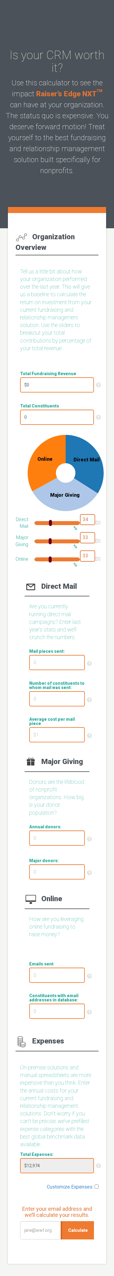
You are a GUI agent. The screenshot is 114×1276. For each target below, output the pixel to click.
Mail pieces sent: (47, 651)
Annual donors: (45, 827)
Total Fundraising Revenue (48, 373)
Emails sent (41, 964)
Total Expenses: (37, 1154)
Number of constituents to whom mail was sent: (57, 685)
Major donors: (44, 860)
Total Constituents (39, 406)
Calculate (78, 1230)
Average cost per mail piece (52, 721)
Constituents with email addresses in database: (53, 997)
